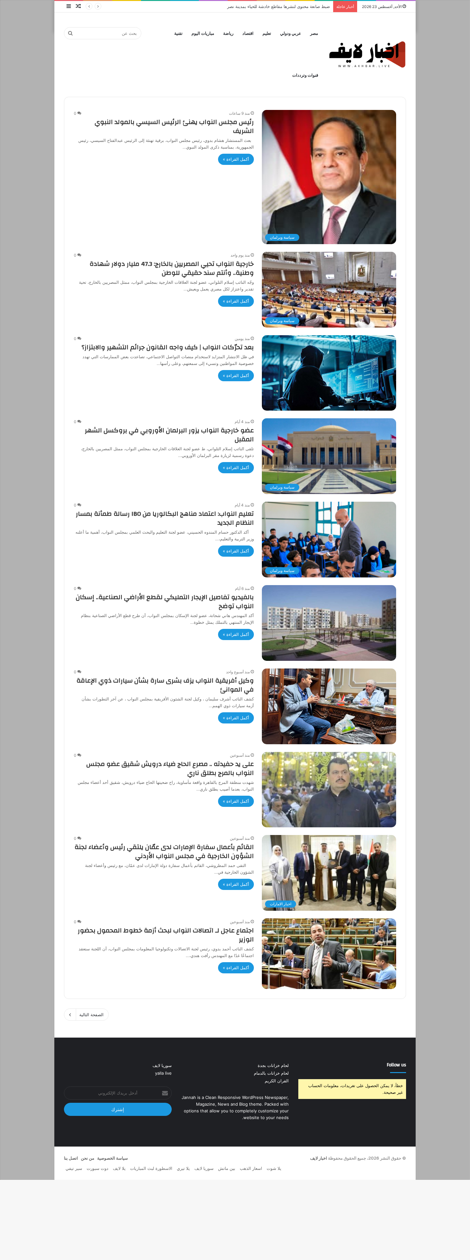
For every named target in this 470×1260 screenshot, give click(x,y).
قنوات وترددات (305, 75)
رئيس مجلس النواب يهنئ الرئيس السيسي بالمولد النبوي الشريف (174, 126)
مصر (314, 33)
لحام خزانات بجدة (273, 1065)
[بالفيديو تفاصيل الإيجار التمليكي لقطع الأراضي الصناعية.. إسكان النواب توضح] (329, 623)
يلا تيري (183, 1168)
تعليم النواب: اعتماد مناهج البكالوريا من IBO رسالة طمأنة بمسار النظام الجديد (165, 518)
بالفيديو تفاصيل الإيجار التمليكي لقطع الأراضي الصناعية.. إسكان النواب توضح (165, 601)
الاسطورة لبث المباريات (151, 1168)
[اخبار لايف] (367, 54)
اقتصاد (248, 33)
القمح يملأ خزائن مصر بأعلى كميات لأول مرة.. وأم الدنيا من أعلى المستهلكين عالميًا (256, 6)
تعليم (266, 33)
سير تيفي (74, 1168)
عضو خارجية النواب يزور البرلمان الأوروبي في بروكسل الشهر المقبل (169, 434)
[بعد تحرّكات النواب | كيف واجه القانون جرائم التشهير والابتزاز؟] (329, 373)
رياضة (228, 33)
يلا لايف (119, 1168)
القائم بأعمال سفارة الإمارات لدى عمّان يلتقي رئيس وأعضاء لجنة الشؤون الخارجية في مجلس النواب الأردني (164, 851)
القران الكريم (277, 1080)
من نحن (87, 1158)
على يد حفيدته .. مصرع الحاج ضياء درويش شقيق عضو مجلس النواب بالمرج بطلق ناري (170, 768)
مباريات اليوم (203, 33)
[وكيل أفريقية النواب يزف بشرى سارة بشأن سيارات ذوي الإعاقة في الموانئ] (329, 706)
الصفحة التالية (91, 1014)
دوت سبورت (97, 1168)
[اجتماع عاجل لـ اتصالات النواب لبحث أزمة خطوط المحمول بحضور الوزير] (329, 953)
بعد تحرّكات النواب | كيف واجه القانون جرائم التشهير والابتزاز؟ (168, 347)
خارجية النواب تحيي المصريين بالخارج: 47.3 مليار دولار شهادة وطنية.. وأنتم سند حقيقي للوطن (172, 268)
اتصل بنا (71, 1158)
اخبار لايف (318, 1158)
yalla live (163, 1073)
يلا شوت (274, 1168)
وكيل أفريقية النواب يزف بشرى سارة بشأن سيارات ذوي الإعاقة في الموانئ (165, 685)
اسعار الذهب (251, 1168)
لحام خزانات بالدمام (271, 1073)
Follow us (396, 1065)
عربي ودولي (290, 33)
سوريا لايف (162, 1065)
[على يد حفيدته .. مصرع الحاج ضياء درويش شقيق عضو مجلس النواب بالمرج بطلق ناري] (329, 790)
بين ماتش (226, 1168)
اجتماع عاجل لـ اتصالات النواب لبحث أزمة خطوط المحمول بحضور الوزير (166, 934)
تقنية (178, 33)
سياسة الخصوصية (112, 1158)
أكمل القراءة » (236, 159)
